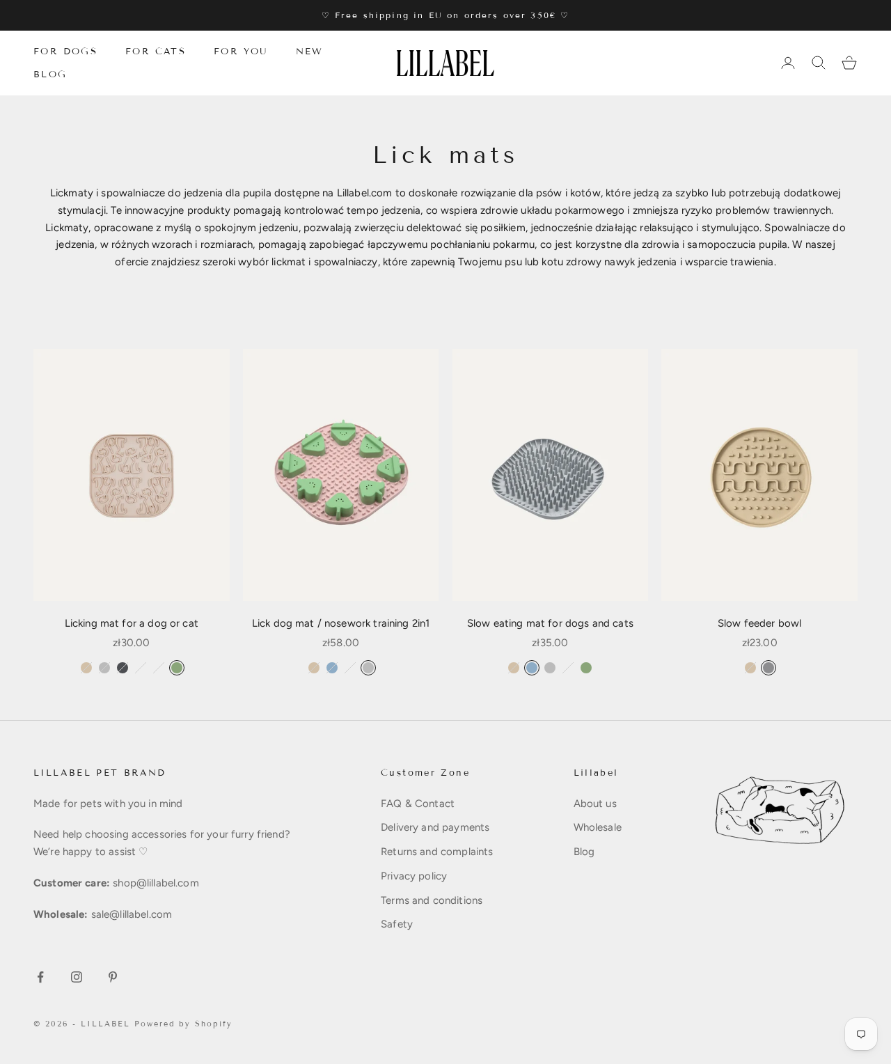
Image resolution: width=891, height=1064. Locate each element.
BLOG (50, 73)
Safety (397, 924)
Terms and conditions (431, 900)
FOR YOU (241, 51)
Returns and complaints (437, 851)
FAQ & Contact (418, 803)
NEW (310, 51)
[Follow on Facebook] (40, 977)
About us (595, 803)
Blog (584, 851)
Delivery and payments (435, 827)
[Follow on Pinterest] (113, 977)
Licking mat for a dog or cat (131, 623)
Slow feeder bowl (759, 623)
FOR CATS (155, 51)
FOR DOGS (65, 51)
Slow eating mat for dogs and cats (550, 623)
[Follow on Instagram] (77, 977)
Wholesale (598, 827)
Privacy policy (414, 876)
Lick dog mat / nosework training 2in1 (341, 623)
